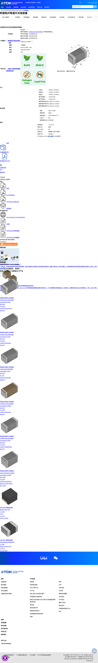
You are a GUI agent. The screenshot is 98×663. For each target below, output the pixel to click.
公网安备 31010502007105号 (85, 657)
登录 (51, 136)
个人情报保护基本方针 (22, 655)
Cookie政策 (32, 655)
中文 (80, 2)
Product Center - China (33, 2)
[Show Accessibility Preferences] (5, 658)
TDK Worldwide (92, 2)
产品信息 (5, 10)
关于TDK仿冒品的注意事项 (44, 655)
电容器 (9, 10)
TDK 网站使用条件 (9, 655)
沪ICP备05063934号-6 (71, 657)
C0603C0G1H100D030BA (35, 32)
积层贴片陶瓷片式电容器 (17, 10)
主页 (2, 10)
